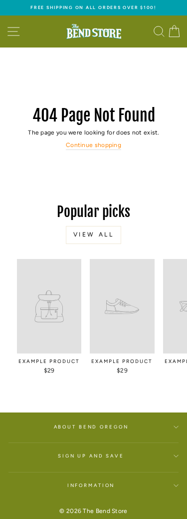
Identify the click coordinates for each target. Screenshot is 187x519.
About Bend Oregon (91, 427)
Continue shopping (93, 145)
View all (93, 234)
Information (91, 485)
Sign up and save (91, 455)
